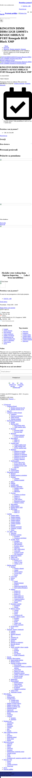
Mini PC (9, 411)
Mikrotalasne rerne (12, 711)
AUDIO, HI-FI (15, 539)
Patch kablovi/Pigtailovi (21, 588)
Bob (8, 729)
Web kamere (14, 504)
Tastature (13, 477)
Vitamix (9, 727)
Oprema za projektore (20, 538)
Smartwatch (14, 679)
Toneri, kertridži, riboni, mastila (19, 647)
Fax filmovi (17, 653)
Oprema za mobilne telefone (18, 663)
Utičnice (16, 620)
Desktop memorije (19, 83)
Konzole (13, 525)
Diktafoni (17, 547)
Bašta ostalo (10, 739)
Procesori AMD (18, 430)
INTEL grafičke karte (20, 448)
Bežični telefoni (18, 682)
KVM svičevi (14, 626)
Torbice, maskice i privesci (21, 674)
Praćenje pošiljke (8, 769)
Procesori (13, 428)
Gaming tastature (15, 517)
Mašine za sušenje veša (13, 706)
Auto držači (17, 669)
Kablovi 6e (17, 592)
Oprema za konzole (16, 526)
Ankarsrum (10, 722)
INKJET (13, 633)
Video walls (14, 557)
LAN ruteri (14, 576)
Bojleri (9, 713)
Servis (5, 767)
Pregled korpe (4, 399)
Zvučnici (13, 493)
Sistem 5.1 (17, 498)
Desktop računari (12, 406)
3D (11, 636)
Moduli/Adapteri (19, 583)
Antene (16, 570)
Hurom (9, 731)
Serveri (9, 657)
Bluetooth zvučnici (19, 501)
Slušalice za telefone (20, 689)
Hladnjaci (13, 449)
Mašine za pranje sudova (14, 703)
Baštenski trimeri (12, 737)
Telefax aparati (18, 686)
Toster (9, 756)
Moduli (16, 607)
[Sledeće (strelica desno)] (29, 389)
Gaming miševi (15, 515)
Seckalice (9, 750)
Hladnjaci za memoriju (20, 454)
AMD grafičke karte (20, 446)
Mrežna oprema (11, 565)
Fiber (12, 579)
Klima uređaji (11, 697)
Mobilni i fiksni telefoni (13, 658)
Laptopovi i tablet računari (14, 412)
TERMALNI (14, 637)
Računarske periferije (13, 472)
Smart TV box (18, 562)
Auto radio (17, 551)
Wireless (13, 567)
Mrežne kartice (18, 571)
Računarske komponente (14, 420)
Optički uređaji (15, 461)
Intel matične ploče (19, 425)
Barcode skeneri (15, 644)
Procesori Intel (18, 432)
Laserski (13, 631)
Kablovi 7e (17, 594)
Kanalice (16, 618)
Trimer (9, 763)
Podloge (13, 483)
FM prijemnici (18, 544)
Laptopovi (13, 414)
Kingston (27, 83)
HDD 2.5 (17, 440)
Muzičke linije (18, 543)
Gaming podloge (15, 520)
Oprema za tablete (16, 419)
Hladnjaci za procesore (20, 456)
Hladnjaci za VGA (19, 457)
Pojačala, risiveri (18, 546)
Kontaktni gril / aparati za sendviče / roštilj (19, 758)
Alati (8, 734)
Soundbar (17, 541)
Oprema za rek (18, 615)
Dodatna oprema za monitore (19, 475)
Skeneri (13, 641)
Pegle (8, 755)
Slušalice (16, 490)
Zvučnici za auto (19, 552)
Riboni (16, 652)
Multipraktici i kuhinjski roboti (15, 751)
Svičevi (13, 578)
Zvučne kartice (15, 470)
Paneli (16, 581)
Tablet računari (15, 417)
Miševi (12, 481)
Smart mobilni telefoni (17, 660)
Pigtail (16, 602)
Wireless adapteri (19, 568)
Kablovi (16, 584)
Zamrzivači (10, 710)
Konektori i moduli (16, 604)
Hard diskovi (14, 438)
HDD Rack (14, 509)
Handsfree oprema (19, 673)
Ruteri (16, 575)
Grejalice (13, 718)
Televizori (13, 533)
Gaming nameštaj (15, 523)
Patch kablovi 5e (19, 596)
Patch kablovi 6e (19, 597)
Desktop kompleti (19, 480)
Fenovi (9, 761)
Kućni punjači (18, 677)
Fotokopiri (14, 639)
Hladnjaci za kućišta (20, 451)
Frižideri (9, 695)
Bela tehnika (7, 694)
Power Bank (17, 665)
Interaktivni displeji (16, 555)
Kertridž (16, 650)
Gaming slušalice (15, 522)
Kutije (16, 621)
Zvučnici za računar (19, 494)
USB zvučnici (18, 499)
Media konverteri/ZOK (20, 586)
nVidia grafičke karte (20, 445)
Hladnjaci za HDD (19, 453)
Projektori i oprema (16, 535)
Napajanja (13, 469)
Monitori (13, 473)
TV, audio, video (12, 531)
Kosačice (9, 735)
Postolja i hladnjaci (19, 459)
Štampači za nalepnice (17, 642)
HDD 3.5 (17, 441)
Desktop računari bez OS (18, 408)
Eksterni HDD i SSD (17, 507)
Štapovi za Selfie (19, 671)
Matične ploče (15, 424)
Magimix (9, 724)
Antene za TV (18, 563)
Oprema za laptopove (17, 416)
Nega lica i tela (8, 759)
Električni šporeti (12, 708)
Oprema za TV (15, 559)
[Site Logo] (22, 13)
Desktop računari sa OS (17, 409)
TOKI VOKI (14, 690)
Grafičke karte (15, 443)
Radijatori (13, 719)
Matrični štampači (16, 634)
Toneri (16, 649)
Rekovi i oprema (15, 608)
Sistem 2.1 (17, 496)
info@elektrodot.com (8, 321)
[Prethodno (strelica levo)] (3, 389)
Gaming (9, 514)
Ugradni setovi (11, 698)
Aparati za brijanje (12, 764)
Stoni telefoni (18, 684)
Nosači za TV (18, 560)
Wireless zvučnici (19, 502)
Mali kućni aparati (9, 742)
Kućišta (13, 422)
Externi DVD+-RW (19, 464)
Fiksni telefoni (15, 681)
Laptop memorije (19, 437)
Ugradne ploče (15, 702)
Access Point (18, 573)
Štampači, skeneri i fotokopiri (15, 629)
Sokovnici (10, 748)
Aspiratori (10, 714)
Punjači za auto (18, 676)
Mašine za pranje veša (13, 705)
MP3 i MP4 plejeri (19, 549)
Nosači (16, 612)
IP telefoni (17, 687)
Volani (12, 530)
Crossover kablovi (19, 599)
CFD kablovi (18, 600)
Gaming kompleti (15, 518)
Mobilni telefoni (15, 661)
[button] (1, 401)
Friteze (9, 747)
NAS (12, 628)
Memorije (2, 85)
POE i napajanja (18, 624)
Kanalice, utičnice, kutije (18, 616)
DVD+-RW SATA (19, 462)
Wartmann (10, 726)
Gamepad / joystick (16, 528)
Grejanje (9, 716)
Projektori (17, 536)
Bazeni (9, 740)
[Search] (1, 21)
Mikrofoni (17, 491)
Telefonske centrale (16, 692)
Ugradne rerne (15, 700)
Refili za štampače (19, 655)
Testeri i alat (17, 623)
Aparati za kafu (11, 753)
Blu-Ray (16, 467)
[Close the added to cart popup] (14, 399)
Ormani (16, 610)
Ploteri (12, 645)
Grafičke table (15, 485)
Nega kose (10, 766)
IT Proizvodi (7, 404)
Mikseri (9, 745)
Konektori (17, 605)
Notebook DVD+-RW (20, 465)
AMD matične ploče (20, 427)
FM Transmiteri (18, 554)
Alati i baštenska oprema (10, 732)
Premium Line (8, 721)
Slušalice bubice (18, 488)
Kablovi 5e (17, 591)
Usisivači (9, 743)
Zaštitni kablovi (15, 506)
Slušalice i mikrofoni (16, 486)
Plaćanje (11, 399)
